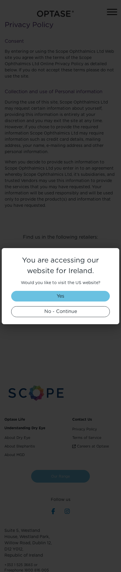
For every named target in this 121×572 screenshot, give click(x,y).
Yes (60, 296)
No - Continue (60, 311)
